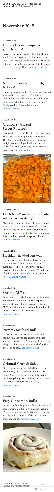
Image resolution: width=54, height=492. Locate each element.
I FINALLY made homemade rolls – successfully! (26, 216)
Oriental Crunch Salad (21, 364)
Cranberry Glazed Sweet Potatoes (17, 126)
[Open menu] (4, 11)
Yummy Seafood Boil (19, 330)
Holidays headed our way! (23, 255)
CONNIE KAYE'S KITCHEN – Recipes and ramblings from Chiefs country (22, 5)
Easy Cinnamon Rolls (20, 401)
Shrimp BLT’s (14, 293)
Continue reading (37, 67)
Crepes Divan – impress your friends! (21, 47)
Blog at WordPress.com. (44, 486)
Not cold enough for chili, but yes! (23, 85)
